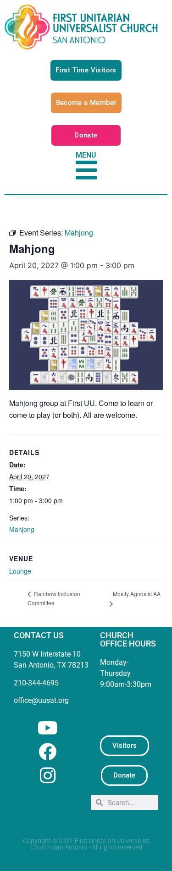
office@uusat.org (41, 700)
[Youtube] (47, 728)
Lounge (20, 570)
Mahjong (21, 529)
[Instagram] (47, 775)
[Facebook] (47, 752)
